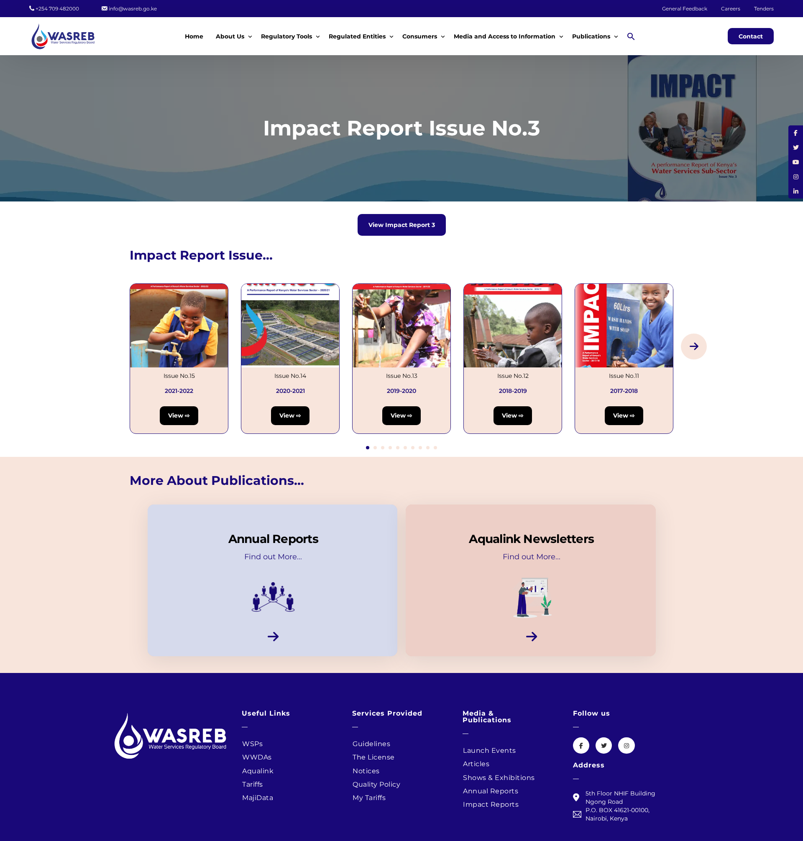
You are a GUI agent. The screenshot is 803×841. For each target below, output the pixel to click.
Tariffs (252, 784)
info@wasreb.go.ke (133, 8)
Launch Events (489, 750)
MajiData (257, 798)
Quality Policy (376, 784)
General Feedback (684, 8)
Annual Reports (490, 791)
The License (374, 757)
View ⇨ (179, 415)
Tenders (764, 8)
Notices (366, 771)
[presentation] (694, 346)
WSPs (252, 744)
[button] (632, 36)
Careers (731, 8)
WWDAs (257, 757)
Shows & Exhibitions (499, 778)
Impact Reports (491, 804)
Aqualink (258, 771)
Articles (476, 764)
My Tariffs (369, 798)
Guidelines (371, 744)
